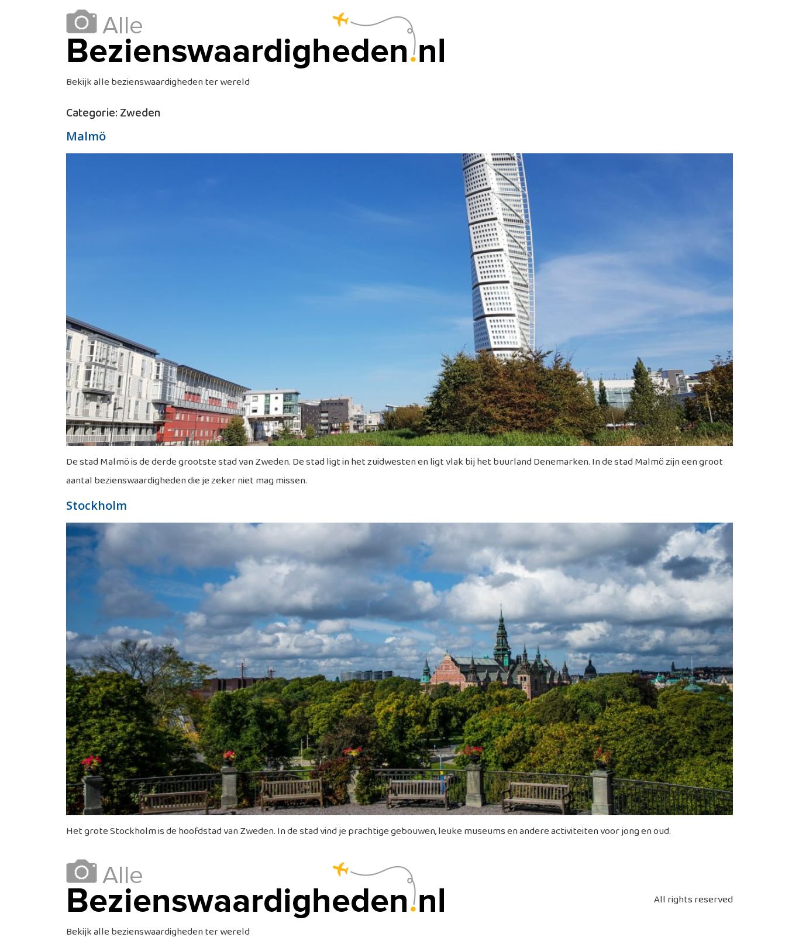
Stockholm (96, 505)
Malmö (86, 136)
